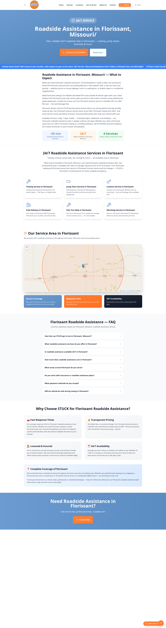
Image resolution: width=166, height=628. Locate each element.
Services (70, 5)
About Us (103, 5)
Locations (79, 5)
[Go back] (25, 5)
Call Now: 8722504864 (75, 52)
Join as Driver (91, 5)
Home (61, 5)
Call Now (126, 5)
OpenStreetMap (131, 291)
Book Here (98, 52)
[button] (83, 266)
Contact (113, 5)
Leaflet (123, 291)
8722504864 (101, 124)
